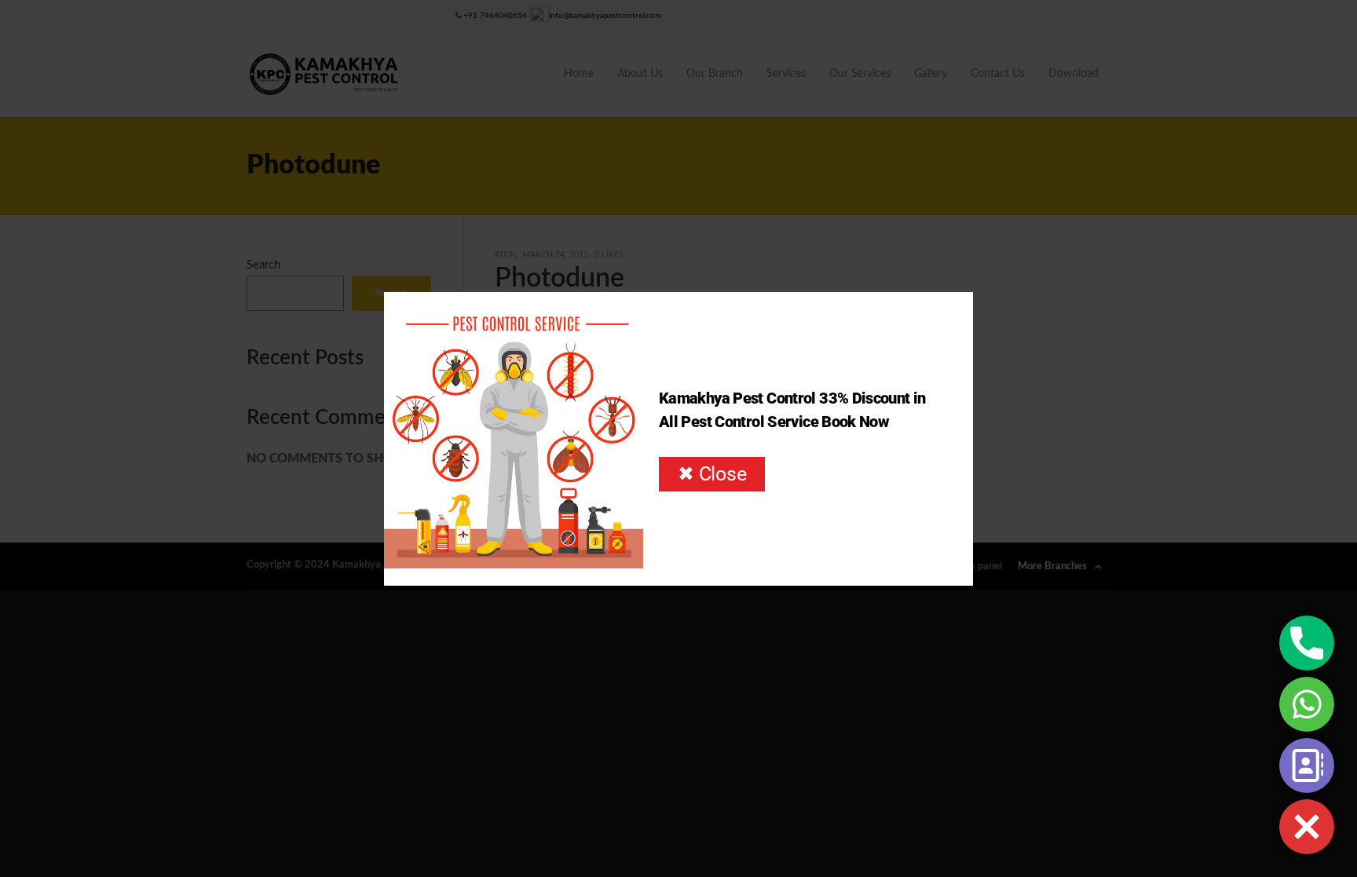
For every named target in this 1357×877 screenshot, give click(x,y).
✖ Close (712, 473)
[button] (1306, 826)
